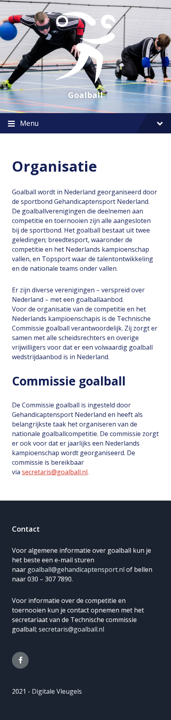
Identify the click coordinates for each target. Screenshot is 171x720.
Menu (29, 123)
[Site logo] (85, 81)
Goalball (85, 95)
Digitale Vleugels (57, 691)
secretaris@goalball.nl (54, 472)
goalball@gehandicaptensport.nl (75, 569)
